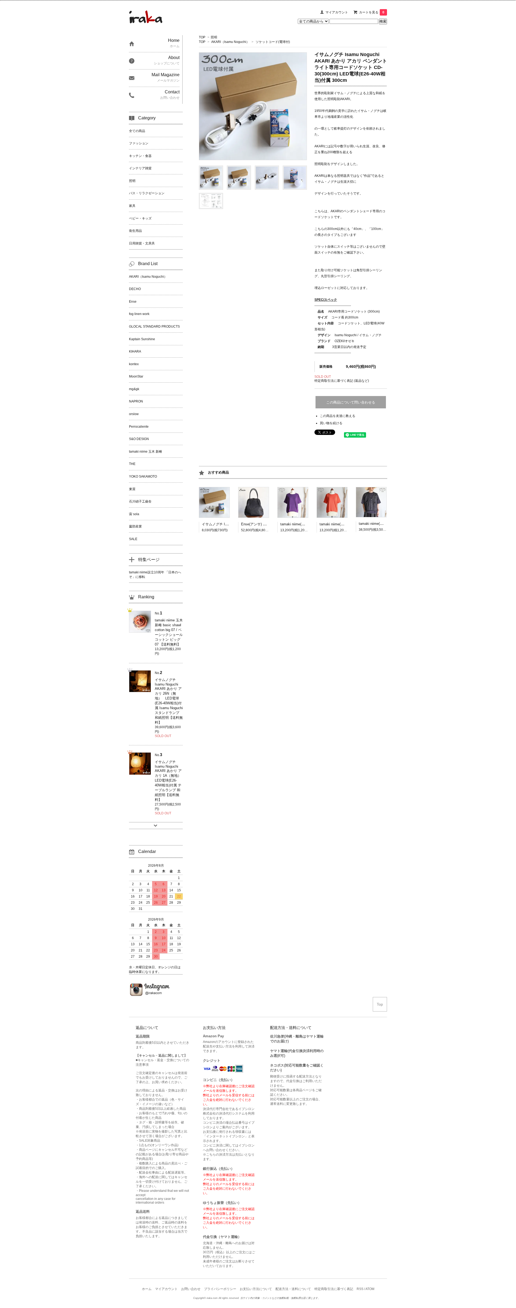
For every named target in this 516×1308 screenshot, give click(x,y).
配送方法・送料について (293, 1289)
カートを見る (371, 12)
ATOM (370, 1289)
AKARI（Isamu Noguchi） (230, 42)
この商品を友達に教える (337, 416)
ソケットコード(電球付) (273, 42)
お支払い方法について (256, 1289)
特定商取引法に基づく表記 (333, 1289)
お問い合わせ (190, 1289)
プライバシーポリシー (220, 1289)
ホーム (147, 1289)
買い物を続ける (331, 423)
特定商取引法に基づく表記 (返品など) (341, 381)
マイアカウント (336, 12)
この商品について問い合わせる (350, 402)
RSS (360, 1289)
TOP (202, 37)
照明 (214, 37)
